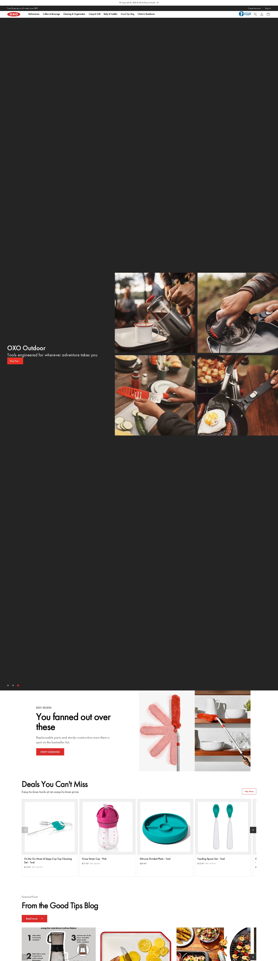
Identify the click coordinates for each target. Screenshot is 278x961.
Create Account (254, 8)
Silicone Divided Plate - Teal (155, 858)
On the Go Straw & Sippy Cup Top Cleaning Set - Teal (48, 860)
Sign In (268, 8)
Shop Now (14, 361)
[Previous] (25, 830)
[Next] (253, 830)
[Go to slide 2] (13, 685)
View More (249, 791)
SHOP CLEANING (50, 751)
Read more (31, 918)
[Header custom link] (245, 14)
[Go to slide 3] (18, 685)
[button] (255, 14)
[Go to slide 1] (8, 685)
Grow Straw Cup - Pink (94, 858)
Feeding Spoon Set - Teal (211, 858)
